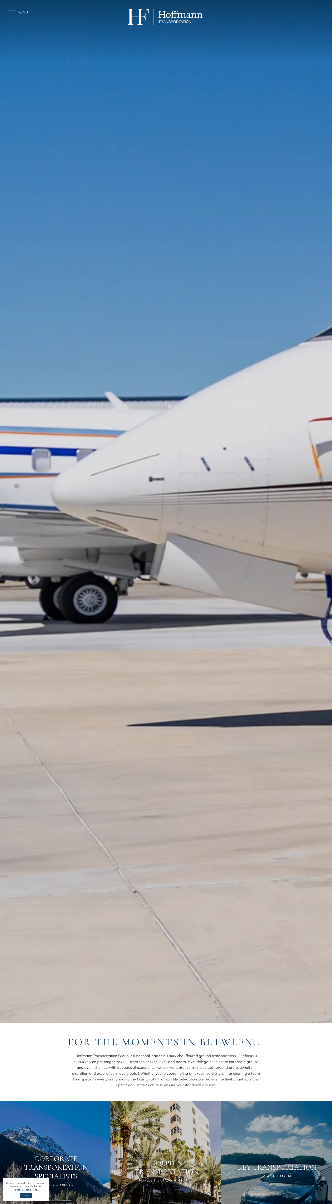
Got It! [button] (26, 1195)
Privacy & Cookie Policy (26, 1189)
